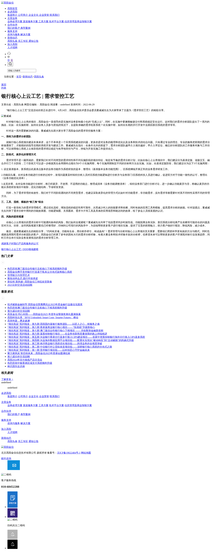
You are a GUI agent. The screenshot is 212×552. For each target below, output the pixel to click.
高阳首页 (12, 8)
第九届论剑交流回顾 (18, 311)
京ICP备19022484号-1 (68, 452)
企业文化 (34, 15)
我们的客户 (13, 28)
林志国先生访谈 (16, 366)
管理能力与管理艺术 (18, 275)
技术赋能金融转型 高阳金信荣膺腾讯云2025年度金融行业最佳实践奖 (45, 304)
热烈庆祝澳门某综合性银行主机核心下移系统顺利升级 (37, 268)
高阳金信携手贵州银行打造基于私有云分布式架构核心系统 (39, 272)
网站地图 (86, 452)
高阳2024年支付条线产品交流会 (24, 359)
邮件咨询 (6, 458)
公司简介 (23, 15)
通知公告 (33, 41)
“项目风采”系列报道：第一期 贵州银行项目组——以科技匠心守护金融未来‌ (48, 350)
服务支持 (12, 31)
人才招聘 (12, 47)
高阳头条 (12, 41)
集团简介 (12, 15)
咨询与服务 (13, 34)
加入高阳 (12, 44)
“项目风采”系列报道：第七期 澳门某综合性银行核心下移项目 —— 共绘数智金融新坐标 (55, 330)
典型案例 (25, 28)
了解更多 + (7, 379)
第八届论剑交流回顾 (18, 356)
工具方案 (43, 21)
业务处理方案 (15, 21)
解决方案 (25, 34)
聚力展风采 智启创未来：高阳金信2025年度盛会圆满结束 (38, 353)
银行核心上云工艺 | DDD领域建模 (19, 249)
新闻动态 (12, 37)
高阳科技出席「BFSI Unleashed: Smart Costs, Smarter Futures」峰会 (42, 317)
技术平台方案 (57, 21)
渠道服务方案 (30, 21)
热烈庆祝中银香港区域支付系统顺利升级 (29, 363)
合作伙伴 (12, 24)
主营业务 (12, 18)
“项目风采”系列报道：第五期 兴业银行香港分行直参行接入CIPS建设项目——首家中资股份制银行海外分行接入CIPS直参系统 (76, 337)
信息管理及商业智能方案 (78, 21)
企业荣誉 (44, 15)
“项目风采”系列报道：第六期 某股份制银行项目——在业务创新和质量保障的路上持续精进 (57, 333)
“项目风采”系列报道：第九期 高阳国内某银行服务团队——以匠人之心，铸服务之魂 (53, 324)
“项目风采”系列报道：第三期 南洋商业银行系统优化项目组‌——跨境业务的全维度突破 (54, 343)
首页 (18, 76)
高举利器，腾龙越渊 (18, 320)
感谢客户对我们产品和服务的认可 (19, 243)
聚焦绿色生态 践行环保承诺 (22, 278)
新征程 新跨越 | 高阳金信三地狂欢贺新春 (29, 281)
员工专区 (23, 41)
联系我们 (55, 15)
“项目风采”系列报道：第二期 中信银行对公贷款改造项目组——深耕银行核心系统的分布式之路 (59, 346)
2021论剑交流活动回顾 (19, 285)
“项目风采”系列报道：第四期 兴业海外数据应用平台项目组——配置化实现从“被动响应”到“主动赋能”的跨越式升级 (70, 340)
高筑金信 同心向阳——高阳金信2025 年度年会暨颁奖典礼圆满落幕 (44, 314)
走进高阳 (12, 11)
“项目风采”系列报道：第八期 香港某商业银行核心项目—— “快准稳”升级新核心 (51, 327)
